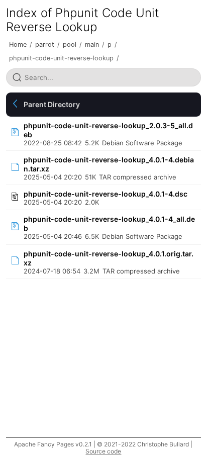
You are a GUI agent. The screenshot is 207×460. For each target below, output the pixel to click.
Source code (103, 451)
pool (69, 44)
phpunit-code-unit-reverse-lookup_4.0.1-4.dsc (105, 194)
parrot (44, 44)
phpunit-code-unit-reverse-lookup (61, 58)
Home (18, 44)
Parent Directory (52, 104)
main (92, 44)
